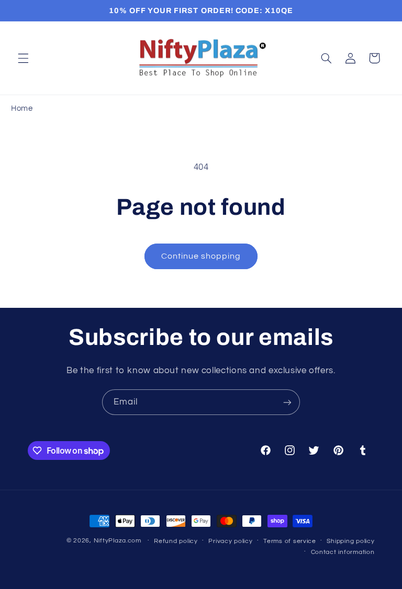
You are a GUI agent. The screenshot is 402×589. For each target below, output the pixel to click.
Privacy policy (230, 541)
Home (22, 108)
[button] (23, 58)
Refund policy (176, 541)
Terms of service (289, 541)
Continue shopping (201, 256)
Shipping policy (350, 541)
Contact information (343, 552)
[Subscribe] (287, 402)
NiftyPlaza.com (117, 541)
